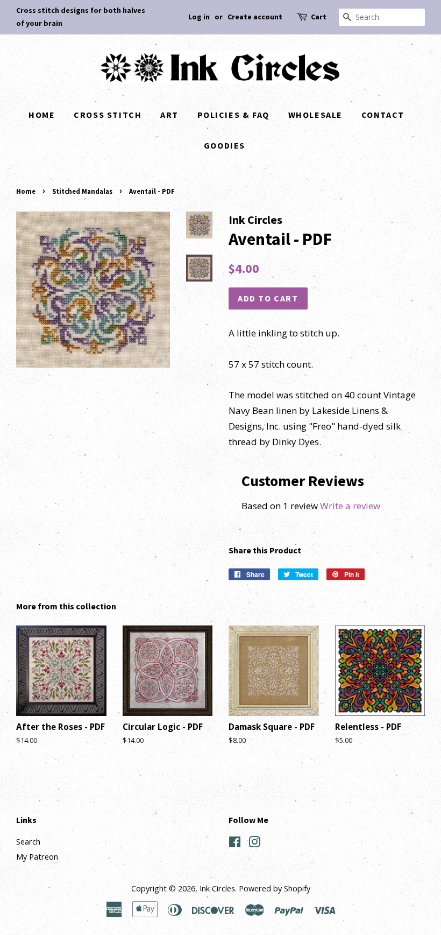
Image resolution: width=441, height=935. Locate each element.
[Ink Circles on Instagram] (254, 844)
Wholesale (315, 114)
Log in (199, 17)
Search (28, 841)
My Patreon (37, 857)
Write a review (350, 506)
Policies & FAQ (233, 114)
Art (169, 114)
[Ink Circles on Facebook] (235, 844)
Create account (254, 17)
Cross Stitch (107, 114)
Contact (382, 114)
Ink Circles (217, 888)
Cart (318, 17)
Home (42, 114)
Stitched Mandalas (82, 191)
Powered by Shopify (274, 888)
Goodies (224, 145)
